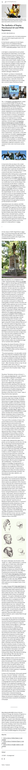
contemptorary (11, 1)
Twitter (3, 765)
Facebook (8, 765)
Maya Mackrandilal (9, 33)
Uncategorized (10, 755)
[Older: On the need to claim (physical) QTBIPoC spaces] (4, 759)
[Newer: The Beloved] (2, 759)
